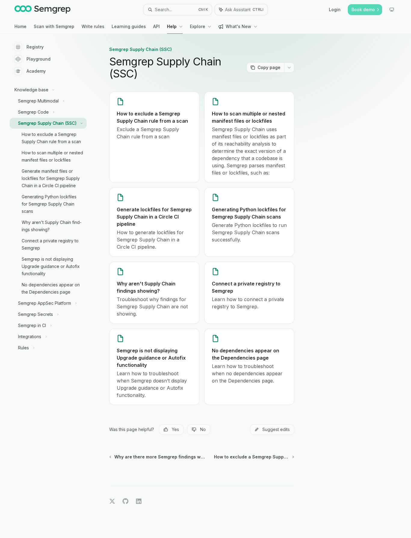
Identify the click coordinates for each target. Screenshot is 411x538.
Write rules (93, 26)
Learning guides (129, 26)
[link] (154, 137)
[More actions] (289, 67)
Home (20, 26)
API (156, 26)
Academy (36, 71)
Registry (35, 46)
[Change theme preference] (392, 9)
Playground (38, 58)
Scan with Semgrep (54, 26)
